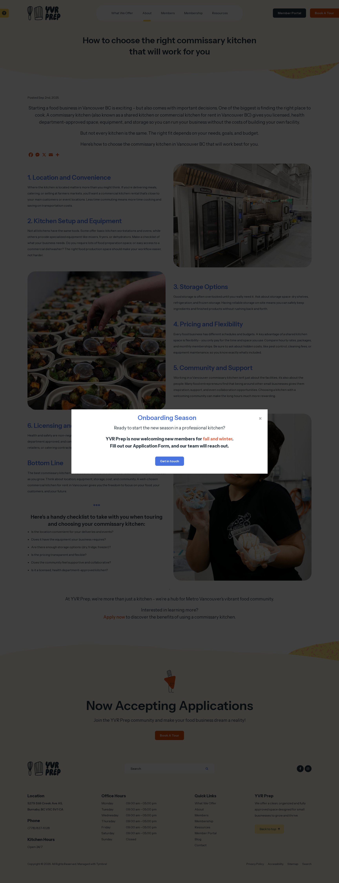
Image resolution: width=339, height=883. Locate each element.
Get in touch (169, 461)
